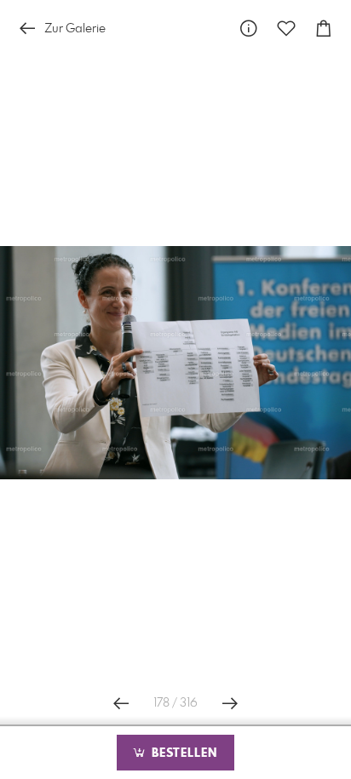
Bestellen (182, 753)
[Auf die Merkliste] (286, 28)
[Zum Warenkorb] (324, 28)
